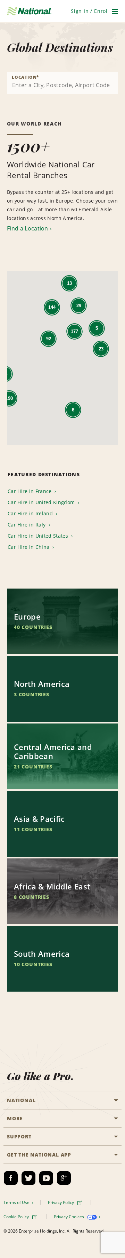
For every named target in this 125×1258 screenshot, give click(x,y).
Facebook (10, 1178)
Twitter (28, 1178)
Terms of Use (17, 1202)
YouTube (46, 1178)
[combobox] (62, 83)
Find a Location (27, 228)
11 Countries (33, 829)
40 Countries (33, 627)
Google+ (64, 1178)
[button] (89, 11)
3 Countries (31, 694)
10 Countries (33, 964)
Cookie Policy (16, 1217)
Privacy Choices (69, 1217)
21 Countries (33, 766)
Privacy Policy (61, 1202)
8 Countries (31, 897)
